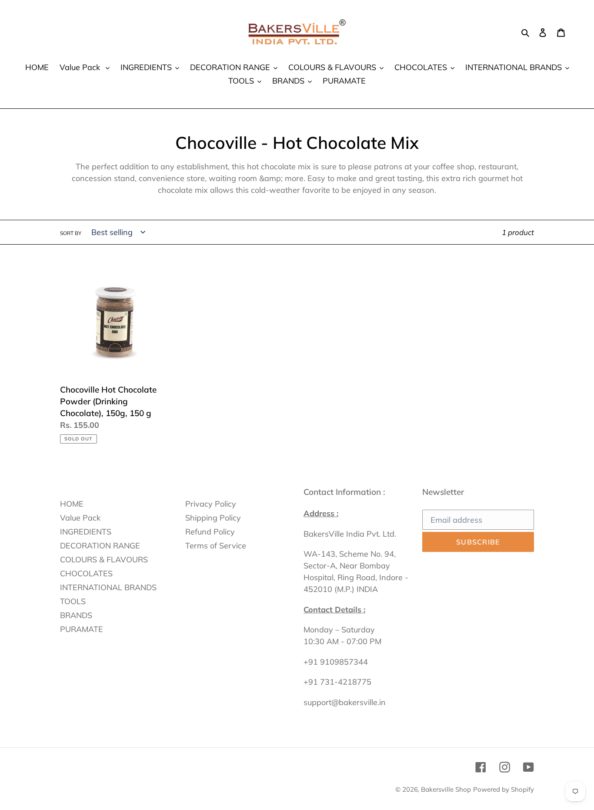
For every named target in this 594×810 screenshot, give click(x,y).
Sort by (70, 233)
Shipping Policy (213, 518)
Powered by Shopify (503, 789)
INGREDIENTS (85, 532)
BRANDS (76, 615)
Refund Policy (210, 532)
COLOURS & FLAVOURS (104, 560)
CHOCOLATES (86, 573)
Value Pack (80, 518)
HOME (71, 504)
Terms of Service (215, 546)
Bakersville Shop (446, 789)
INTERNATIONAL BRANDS (108, 587)
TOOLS (73, 601)
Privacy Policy (210, 504)
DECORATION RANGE (100, 546)
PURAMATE (81, 629)
